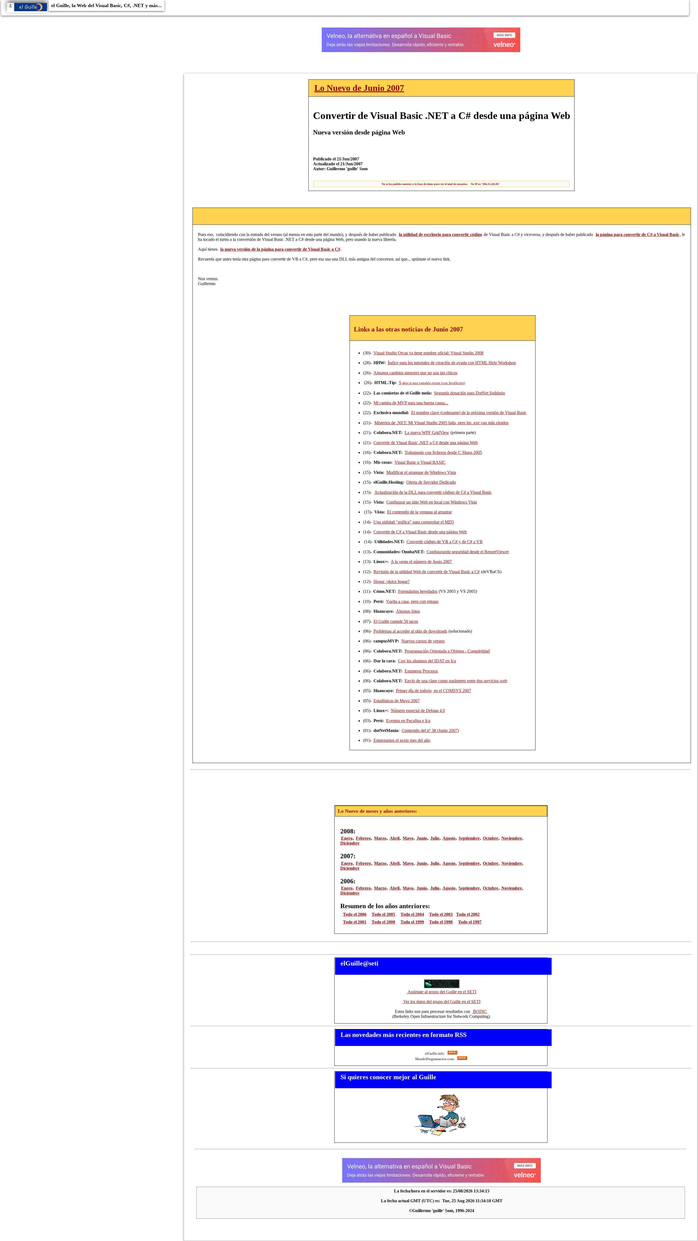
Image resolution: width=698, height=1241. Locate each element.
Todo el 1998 (441, 922)
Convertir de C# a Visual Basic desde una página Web (420, 532)
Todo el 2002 (468, 914)
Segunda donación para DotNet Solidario (469, 393)
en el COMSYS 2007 (452, 690)
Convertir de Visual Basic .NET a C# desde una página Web (426, 442)
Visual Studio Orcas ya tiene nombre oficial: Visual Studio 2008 (428, 353)
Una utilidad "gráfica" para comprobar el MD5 (414, 522)
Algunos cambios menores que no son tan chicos (415, 372)
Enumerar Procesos (421, 671)
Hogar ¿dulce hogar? (392, 581)
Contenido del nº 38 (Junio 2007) (430, 730)
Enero (347, 838)
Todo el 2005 (383, 914)
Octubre (490, 838)
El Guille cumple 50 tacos (396, 621)
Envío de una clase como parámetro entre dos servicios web (456, 680)
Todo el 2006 (354, 914)
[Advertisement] (442, 785)
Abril (394, 838)
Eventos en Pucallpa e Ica (408, 720)
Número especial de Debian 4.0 (418, 710)
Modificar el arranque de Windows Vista (421, 472)
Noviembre (511, 838)
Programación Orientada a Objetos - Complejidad (447, 651)
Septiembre (469, 838)
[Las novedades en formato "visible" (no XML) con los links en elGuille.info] (452, 1053)
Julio (434, 838)
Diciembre (349, 843)
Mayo (408, 838)
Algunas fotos (408, 611)
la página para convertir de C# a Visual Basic (637, 234)
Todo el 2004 (412, 914)
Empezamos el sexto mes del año (402, 740)
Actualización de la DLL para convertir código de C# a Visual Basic (433, 492)
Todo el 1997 (470, 922)
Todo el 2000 (383, 922)
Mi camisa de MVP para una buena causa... (411, 402)
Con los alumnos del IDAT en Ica (427, 661)
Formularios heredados (417, 591)
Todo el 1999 (412, 922)
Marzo (380, 838)
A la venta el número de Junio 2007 (421, 561)
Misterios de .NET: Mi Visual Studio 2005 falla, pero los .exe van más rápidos (441, 422)
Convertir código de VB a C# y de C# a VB (445, 541)
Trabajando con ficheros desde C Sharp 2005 (443, 452)
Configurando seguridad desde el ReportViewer (468, 551)
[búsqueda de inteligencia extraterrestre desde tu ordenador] (441, 986)
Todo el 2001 (354, 922)
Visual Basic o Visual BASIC (420, 462)
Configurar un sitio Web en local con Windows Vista (431, 502)
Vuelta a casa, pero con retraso (412, 601)
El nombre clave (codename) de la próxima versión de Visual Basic (468, 412)
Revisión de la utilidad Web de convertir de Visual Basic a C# (427, 571)
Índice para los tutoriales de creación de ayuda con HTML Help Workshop (452, 362)
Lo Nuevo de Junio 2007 (359, 88)
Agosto (449, 838)
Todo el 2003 (441, 914)
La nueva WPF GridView (427, 432)
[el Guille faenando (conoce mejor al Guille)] (441, 1135)
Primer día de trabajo (414, 690)
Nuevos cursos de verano (423, 641)
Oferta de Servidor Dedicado (431, 482)
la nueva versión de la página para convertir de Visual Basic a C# (280, 249)
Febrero (363, 838)
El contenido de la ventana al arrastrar (419, 512)
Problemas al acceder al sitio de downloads (410, 631)
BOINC (479, 1011)
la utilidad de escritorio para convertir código (440, 234)
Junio (422, 838)
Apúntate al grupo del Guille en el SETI (441, 991)
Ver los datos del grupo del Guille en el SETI (441, 1001)
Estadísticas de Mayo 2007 (397, 700)
